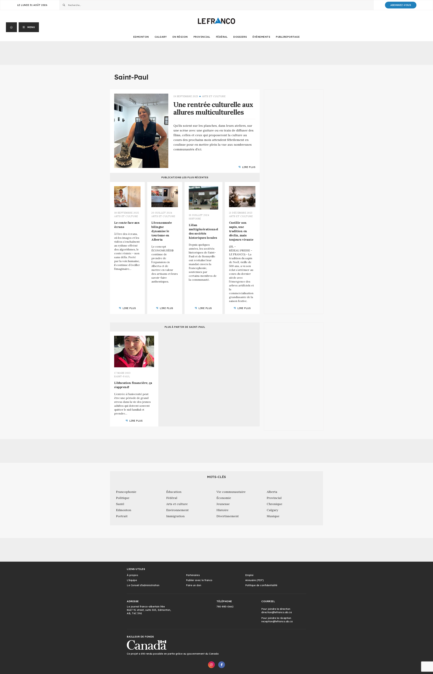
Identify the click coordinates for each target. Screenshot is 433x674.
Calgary (161, 36)
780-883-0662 (224, 606)
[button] (29, 27)
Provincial (201, 36)
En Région (180, 36)
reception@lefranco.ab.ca (277, 621)
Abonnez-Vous (400, 5)
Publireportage (288, 36)
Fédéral (222, 36)
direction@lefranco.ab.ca (276, 612)
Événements (261, 36)
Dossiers (240, 36)
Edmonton (141, 36)
